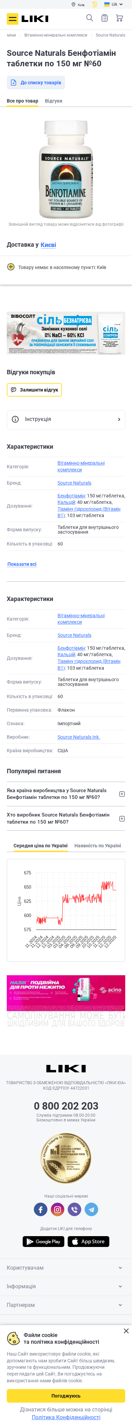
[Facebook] (40, 1209)
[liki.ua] (35, 19)
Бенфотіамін (71, 495)
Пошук (89, 18)
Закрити (126, 1331)
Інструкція (38, 419)
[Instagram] (57, 1209)
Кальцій (66, 502)
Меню (12, 19)
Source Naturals (74, 483)
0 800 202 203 (66, 1106)
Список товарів (104, 18)
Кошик (119, 18)
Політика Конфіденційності (66, 1417)
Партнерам (21, 1305)
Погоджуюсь (66, 1396)
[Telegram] (91, 1209)
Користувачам (25, 1268)
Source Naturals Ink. (79, 737)
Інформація (21, 1286)
